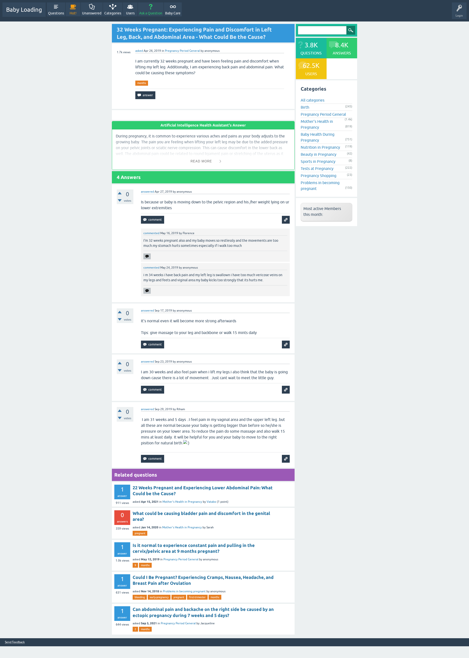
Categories (112, 13)
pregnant (140, 533)
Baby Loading (24, 9)
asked (139, 50)
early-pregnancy (159, 597)
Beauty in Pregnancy (318, 154)
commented (151, 233)
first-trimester (197, 597)
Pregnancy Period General (182, 50)
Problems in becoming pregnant (184, 591)
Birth (305, 107)
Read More (201, 161)
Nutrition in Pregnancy (320, 147)
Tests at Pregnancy (317, 168)
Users (130, 13)
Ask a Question (150, 13)
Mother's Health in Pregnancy (182, 501)
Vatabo (211, 501)
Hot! (73, 13)
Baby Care (173, 13)
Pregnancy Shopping (318, 175)
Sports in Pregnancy (318, 161)
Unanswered (91, 13)
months (141, 83)
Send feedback (15, 642)
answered (147, 191)
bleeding (140, 597)
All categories (312, 100)
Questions (56, 13)
